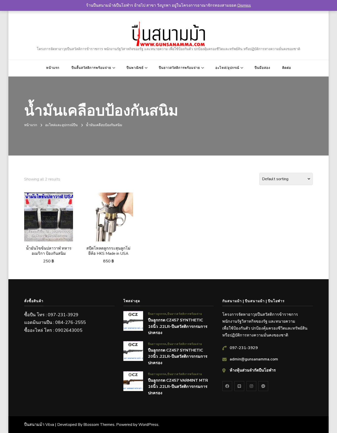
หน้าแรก (52, 68)
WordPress (148, 424)
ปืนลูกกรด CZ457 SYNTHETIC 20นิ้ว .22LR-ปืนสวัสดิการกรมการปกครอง (177, 357)
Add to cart (49, 218)
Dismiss (244, 5)
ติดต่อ (286, 68)
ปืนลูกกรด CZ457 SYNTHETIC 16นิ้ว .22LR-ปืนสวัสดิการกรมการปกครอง (177, 326)
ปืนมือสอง (262, 68)
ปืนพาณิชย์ (135, 68)
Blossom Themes (98, 424)
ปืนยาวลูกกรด (157, 314)
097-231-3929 (244, 348)
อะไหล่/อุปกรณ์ (227, 68)
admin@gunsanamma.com (254, 359)
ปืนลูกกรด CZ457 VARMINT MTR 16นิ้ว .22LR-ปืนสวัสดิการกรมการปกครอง (178, 387)
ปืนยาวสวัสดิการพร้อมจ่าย (179, 68)
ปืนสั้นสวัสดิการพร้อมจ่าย (91, 68)
